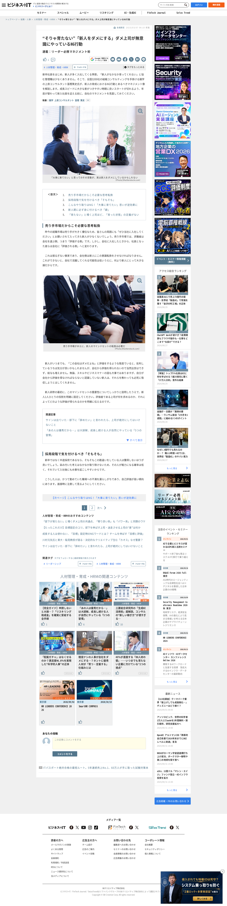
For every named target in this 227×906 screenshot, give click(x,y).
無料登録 (216, 4)
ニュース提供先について (62, 871)
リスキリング (107, 12)
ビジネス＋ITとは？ (44, 6)
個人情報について (153, 853)
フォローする (81, 67)
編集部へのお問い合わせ (125, 844)
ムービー (84, 12)
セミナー (41, 12)
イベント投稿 (88, 853)
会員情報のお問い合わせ (125, 853)
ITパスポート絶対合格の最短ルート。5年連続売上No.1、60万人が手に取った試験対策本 (95, 767)
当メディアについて (60, 875)
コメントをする (64, 753)
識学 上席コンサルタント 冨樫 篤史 (67, 100)
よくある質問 (57, 849)
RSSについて (57, 866)
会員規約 (55, 858)
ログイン (199, 5)
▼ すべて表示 (134, 440)
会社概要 (149, 844)
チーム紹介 (87, 844)
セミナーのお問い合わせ (125, 849)
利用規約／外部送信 (60, 862)
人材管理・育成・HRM (57, 67)
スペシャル (63, 12)
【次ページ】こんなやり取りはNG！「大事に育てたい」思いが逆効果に (94, 498)
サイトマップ (57, 853)
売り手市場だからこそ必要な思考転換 (90, 195)
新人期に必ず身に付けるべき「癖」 (89, 209)
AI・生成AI (130, 12)
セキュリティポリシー (155, 849)
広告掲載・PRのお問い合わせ (171, 801)
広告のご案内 (88, 849)
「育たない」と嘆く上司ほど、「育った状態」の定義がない (103, 214)
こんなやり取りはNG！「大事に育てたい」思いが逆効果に (103, 205)
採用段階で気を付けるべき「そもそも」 (92, 200)
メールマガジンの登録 (61, 844)
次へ (100, 508)
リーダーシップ (53, 563)
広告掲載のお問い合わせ (125, 858)
